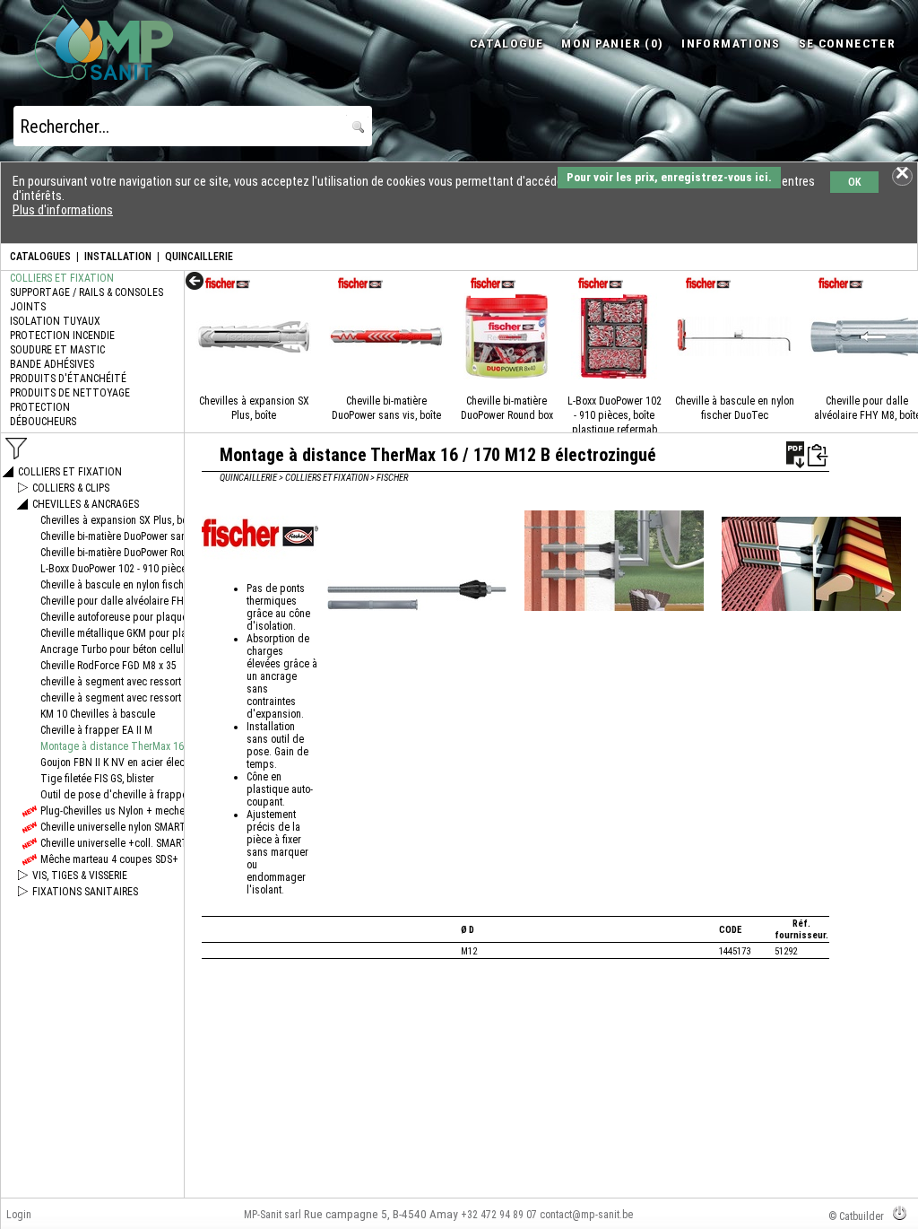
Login (18, 1214)
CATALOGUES (40, 256)
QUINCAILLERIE (199, 256)
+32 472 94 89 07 (499, 1214)
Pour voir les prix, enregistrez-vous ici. (669, 177)
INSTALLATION (118, 256)
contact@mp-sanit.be (586, 1214)
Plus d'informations (63, 210)
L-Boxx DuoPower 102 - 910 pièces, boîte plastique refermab (614, 415)
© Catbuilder (856, 1216)
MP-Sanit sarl (272, 1214)
